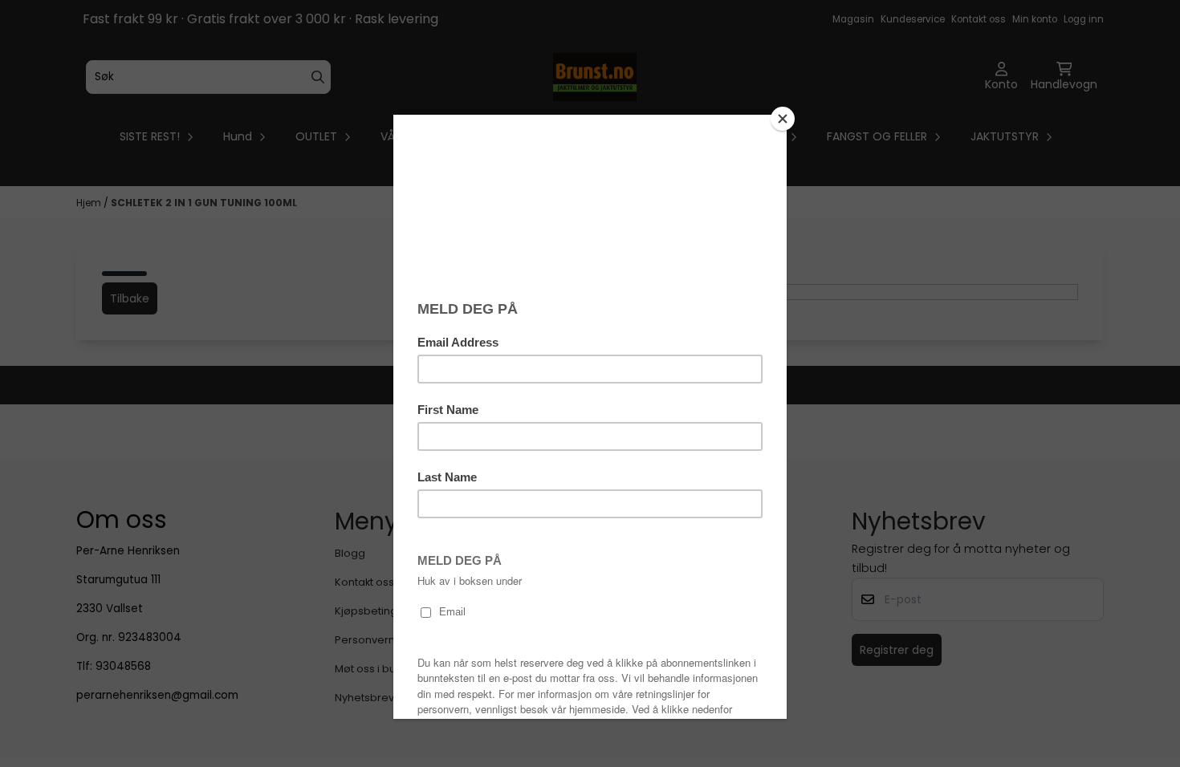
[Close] (783, 119)
